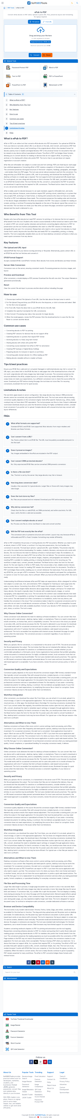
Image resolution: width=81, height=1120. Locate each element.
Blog (48, 1091)
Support (50, 1076)
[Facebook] (29, 962)
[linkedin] (50, 1062)
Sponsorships (64, 1092)
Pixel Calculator (40, 1076)
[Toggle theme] (72, 3)
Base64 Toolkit (27, 1094)
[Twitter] (33, 962)
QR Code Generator (17, 1049)
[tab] (34, 22)
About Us (50, 1088)
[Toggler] (2, 3)
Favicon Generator (17, 1037)
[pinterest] (45, 1062)
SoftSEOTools (40, 1115)
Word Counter (16, 1043)
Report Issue (51, 1085)
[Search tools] (77, 3)
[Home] (4, 8)
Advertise (63, 1084)
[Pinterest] (38, 962)
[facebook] (31, 1062)
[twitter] (36, 1062)
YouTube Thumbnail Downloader (22, 1019)
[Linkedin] (43, 962)
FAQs (49, 1082)
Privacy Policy (65, 1081)
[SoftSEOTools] (37, 3)
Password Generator (18, 1031)
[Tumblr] (52, 962)
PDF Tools (11, 8)
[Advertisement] (40, 996)
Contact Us (51, 1079)
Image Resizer (15, 1025)
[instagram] (40, 1062)
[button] (40, 94)
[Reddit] (47, 962)
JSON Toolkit (26, 1097)
